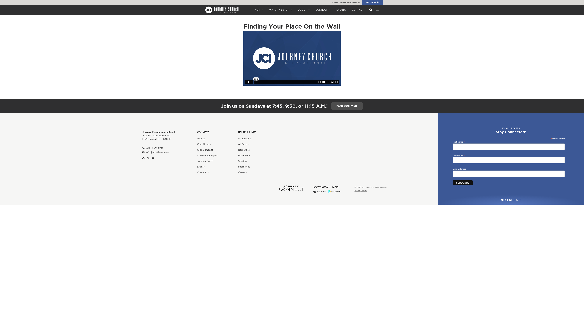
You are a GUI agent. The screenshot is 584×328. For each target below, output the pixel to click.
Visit (257, 10)
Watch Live (244, 138)
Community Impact (207, 155)
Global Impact (205, 150)
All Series (243, 144)
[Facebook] (143, 158)
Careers (242, 172)
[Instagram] (148, 158)
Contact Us (203, 172)
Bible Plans (244, 155)
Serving (242, 161)
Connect (321, 10)
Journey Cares (205, 161)
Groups (201, 138)
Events (341, 10)
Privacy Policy (361, 191)
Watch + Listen (279, 10)
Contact (358, 10)
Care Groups (204, 144)
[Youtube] (153, 158)
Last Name (459, 155)
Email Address (460, 168)
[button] (370, 9)
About (302, 10)
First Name (459, 141)
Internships (244, 166)
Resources (244, 150)
